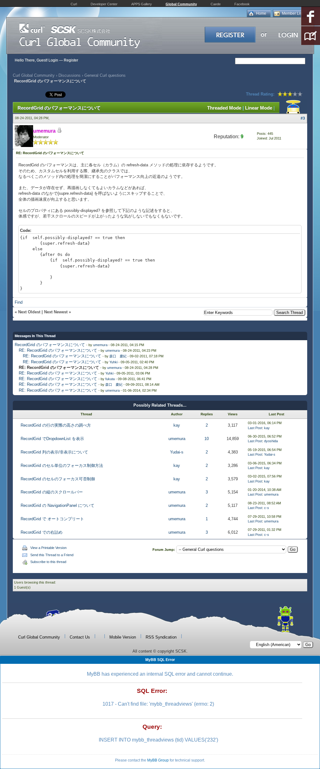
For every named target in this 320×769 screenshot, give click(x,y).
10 (206, 438)
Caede (216, 4)
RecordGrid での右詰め (41, 532)
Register (71, 60)
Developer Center (104, 4)
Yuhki (113, 362)
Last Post (255, 428)
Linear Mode (258, 107)
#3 (303, 118)
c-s (266, 508)
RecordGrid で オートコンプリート (52, 519)
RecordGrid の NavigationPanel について (57, 505)
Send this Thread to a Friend (51, 555)
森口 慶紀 (118, 356)
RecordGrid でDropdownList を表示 (52, 438)
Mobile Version (122, 637)
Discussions (69, 75)
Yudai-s (176, 452)
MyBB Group (158, 760)
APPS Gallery (141, 4)
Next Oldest (29, 312)
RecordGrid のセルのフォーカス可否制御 (58, 479)
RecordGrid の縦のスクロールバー (52, 492)
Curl (74, 4)
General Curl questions (105, 75)
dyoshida (271, 441)
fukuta (110, 379)
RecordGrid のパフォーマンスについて (50, 344)
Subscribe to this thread (48, 562)
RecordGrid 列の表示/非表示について (54, 452)
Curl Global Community (34, 75)
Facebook (242, 4)
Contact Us (80, 637)
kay (176, 425)
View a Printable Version (48, 548)
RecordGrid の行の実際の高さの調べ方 (56, 425)
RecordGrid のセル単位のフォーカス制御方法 (62, 465)
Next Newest (56, 312)
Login (53, 60)
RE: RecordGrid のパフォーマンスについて (58, 350)
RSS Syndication (161, 637)
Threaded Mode (224, 107)
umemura (100, 345)
